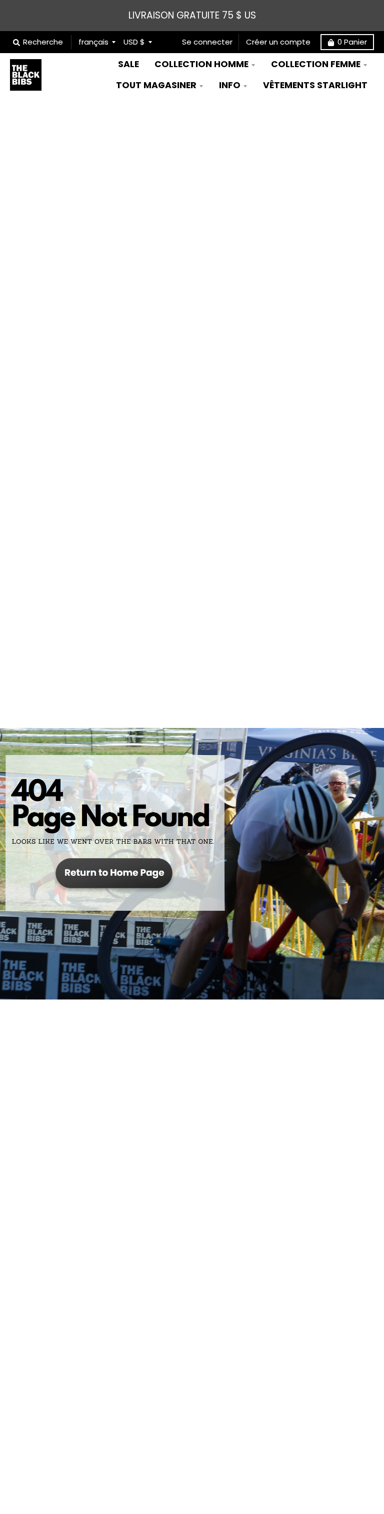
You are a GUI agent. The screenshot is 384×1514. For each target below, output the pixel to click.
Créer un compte (278, 42)
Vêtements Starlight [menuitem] (315, 85)
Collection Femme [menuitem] (315, 64)
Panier (352, 42)
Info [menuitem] (229, 85)
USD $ (134, 42)
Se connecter (207, 42)
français (93, 42)
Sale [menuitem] (128, 64)
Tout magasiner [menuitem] (156, 85)
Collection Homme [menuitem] (201, 64)
